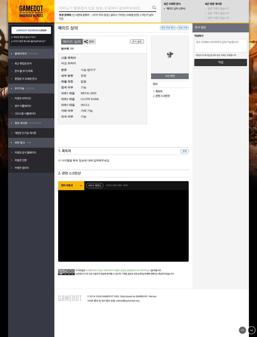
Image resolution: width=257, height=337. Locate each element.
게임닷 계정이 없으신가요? (24, 37)
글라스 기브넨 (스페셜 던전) (125, 15)
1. (154, 91)
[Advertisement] (123, 138)
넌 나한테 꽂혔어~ (81, 15)
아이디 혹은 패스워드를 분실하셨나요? (29, 41)
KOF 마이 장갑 (100, 15)
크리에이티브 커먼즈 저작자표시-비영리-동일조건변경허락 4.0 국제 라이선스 (118, 270)
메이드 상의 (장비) (176, 8)
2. (154, 96)
